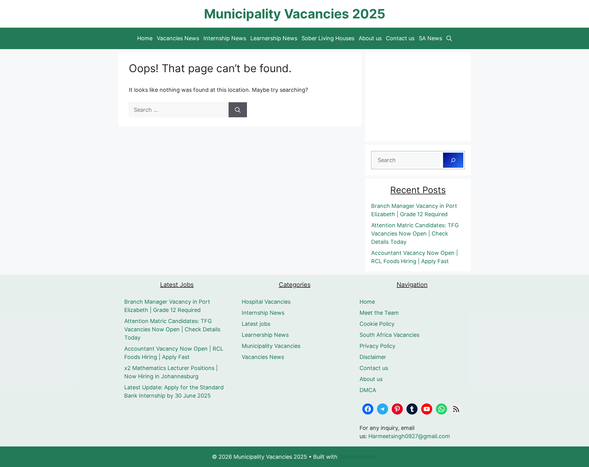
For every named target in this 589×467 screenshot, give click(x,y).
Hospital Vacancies (266, 301)
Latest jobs (256, 324)
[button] (449, 38)
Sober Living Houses (328, 38)
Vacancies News (178, 38)
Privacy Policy (377, 346)
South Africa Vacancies (389, 335)
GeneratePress (358, 456)
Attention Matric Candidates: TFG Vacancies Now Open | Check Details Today (415, 233)
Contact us (400, 38)
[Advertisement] (418, 97)
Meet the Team (379, 312)
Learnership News (273, 38)
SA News (430, 38)
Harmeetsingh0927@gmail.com (409, 436)
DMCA (368, 390)
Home (144, 38)
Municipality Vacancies (271, 346)
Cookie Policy (377, 324)
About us (370, 38)
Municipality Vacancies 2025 (294, 13)
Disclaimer (373, 357)
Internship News (224, 38)
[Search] (238, 109)
